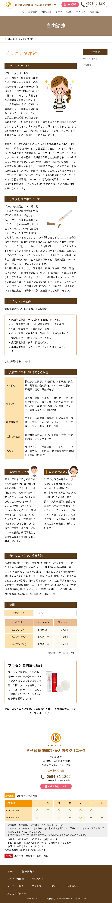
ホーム (20, 12)
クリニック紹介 (63, 12)
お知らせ (54, 886)
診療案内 (33, 12)
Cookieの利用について (34, 899)
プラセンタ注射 (90, 59)
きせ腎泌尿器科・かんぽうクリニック (71, 899)
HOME (11, 39)
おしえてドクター (16, 893)
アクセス (81, 12)
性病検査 (87, 65)
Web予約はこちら (57, 786)
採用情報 (94, 12)
